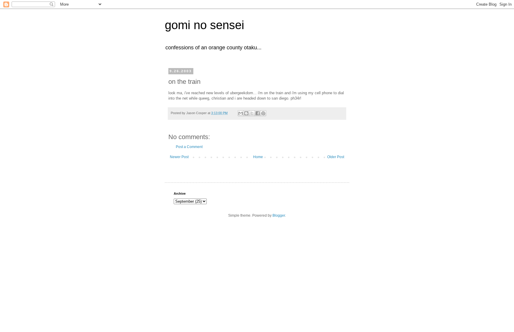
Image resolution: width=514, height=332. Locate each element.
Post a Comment (189, 147)
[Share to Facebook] (258, 113)
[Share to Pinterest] (263, 113)
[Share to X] (252, 113)
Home (258, 157)
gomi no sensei (204, 25)
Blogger (278, 215)
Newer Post (179, 157)
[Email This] (241, 113)
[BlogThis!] (246, 113)
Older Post (335, 157)
